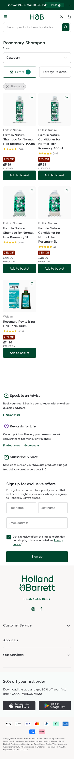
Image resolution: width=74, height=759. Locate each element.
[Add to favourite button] (32, 97)
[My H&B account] (61, 16)
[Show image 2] (17, 122)
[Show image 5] (25, 122)
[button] (37, 57)
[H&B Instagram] (33, 609)
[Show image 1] (14, 122)
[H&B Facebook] (41, 609)
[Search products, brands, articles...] (66, 27)
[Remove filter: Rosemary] (7, 86)
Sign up (37, 556)
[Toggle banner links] (70, 5)
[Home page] (37, 16)
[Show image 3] (19, 122)
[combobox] (32, 27)
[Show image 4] (22, 122)
